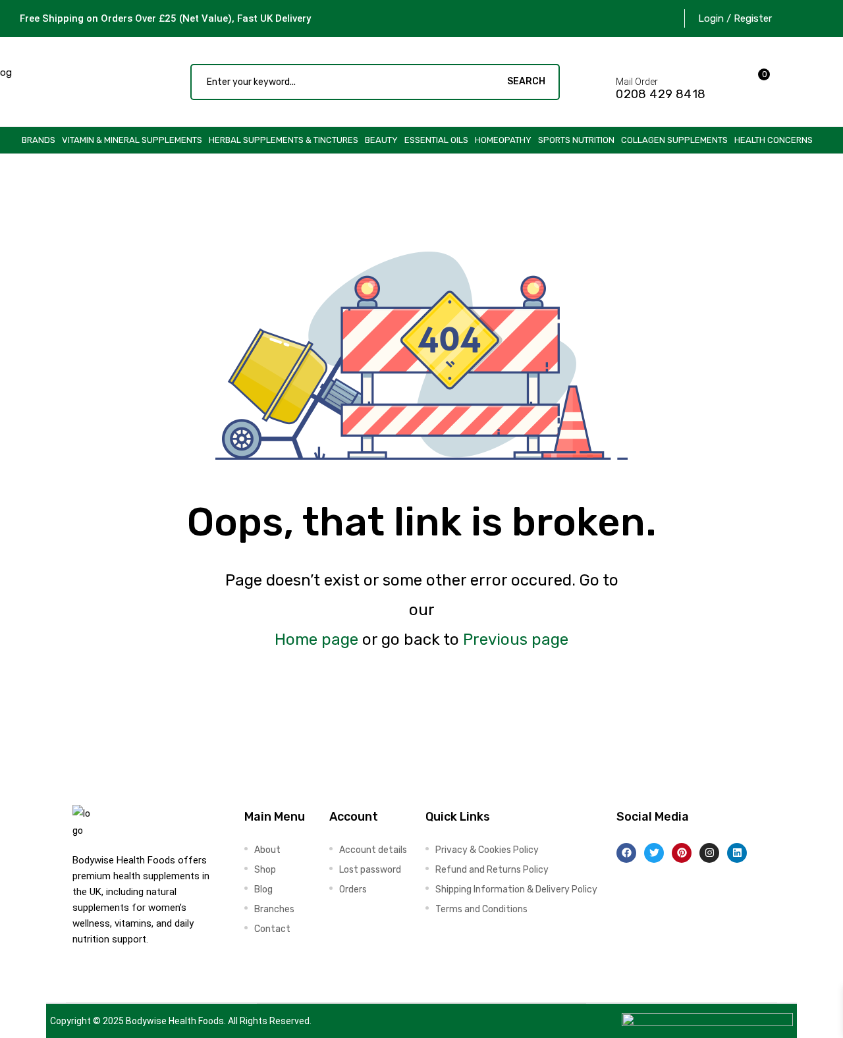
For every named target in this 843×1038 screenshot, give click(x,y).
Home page (316, 639)
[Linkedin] (737, 853)
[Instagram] (709, 853)
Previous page (515, 639)
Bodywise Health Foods (175, 1021)
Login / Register (735, 18)
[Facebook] (626, 853)
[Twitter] (654, 853)
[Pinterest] (682, 853)
